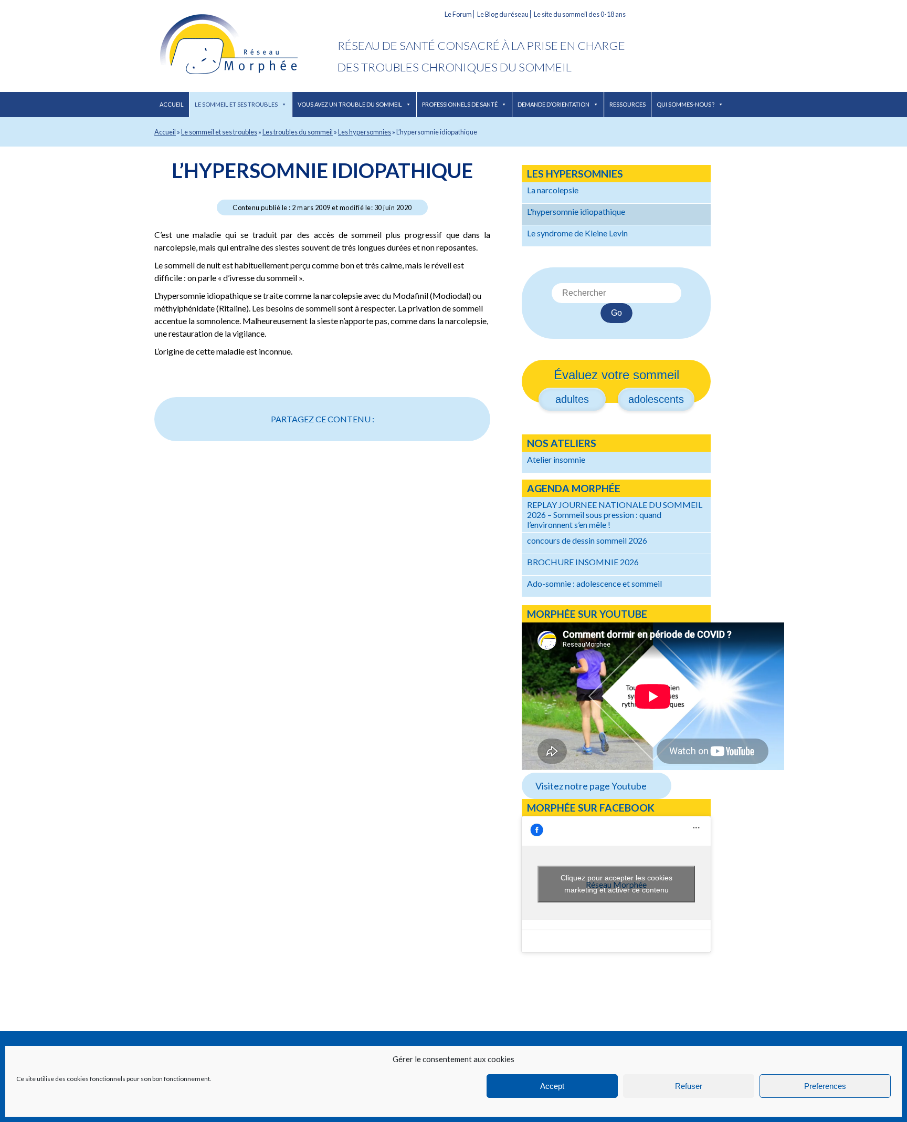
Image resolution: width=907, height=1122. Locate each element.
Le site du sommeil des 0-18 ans (580, 14)
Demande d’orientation (553, 104)
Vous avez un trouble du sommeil (350, 104)
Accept (552, 1086)
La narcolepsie (552, 190)
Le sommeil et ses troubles (236, 104)
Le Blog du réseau (503, 14)
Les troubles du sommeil (297, 132)
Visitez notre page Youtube (591, 786)
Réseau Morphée (246, 46)
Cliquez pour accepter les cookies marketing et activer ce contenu (616, 884)
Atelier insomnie (556, 459)
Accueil (172, 104)
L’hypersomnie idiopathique (322, 170)
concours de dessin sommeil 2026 (587, 540)
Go (616, 312)
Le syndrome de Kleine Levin (577, 233)
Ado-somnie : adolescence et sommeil (594, 583)
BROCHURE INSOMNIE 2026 (583, 562)
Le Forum (458, 14)
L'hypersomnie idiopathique (576, 211)
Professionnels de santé (460, 104)
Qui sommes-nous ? (685, 104)
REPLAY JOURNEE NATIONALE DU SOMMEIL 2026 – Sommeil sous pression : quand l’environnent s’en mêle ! (614, 514)
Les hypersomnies (364, 132)
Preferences (825, 1086)
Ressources (627, 104)
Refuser (688, 1086)
